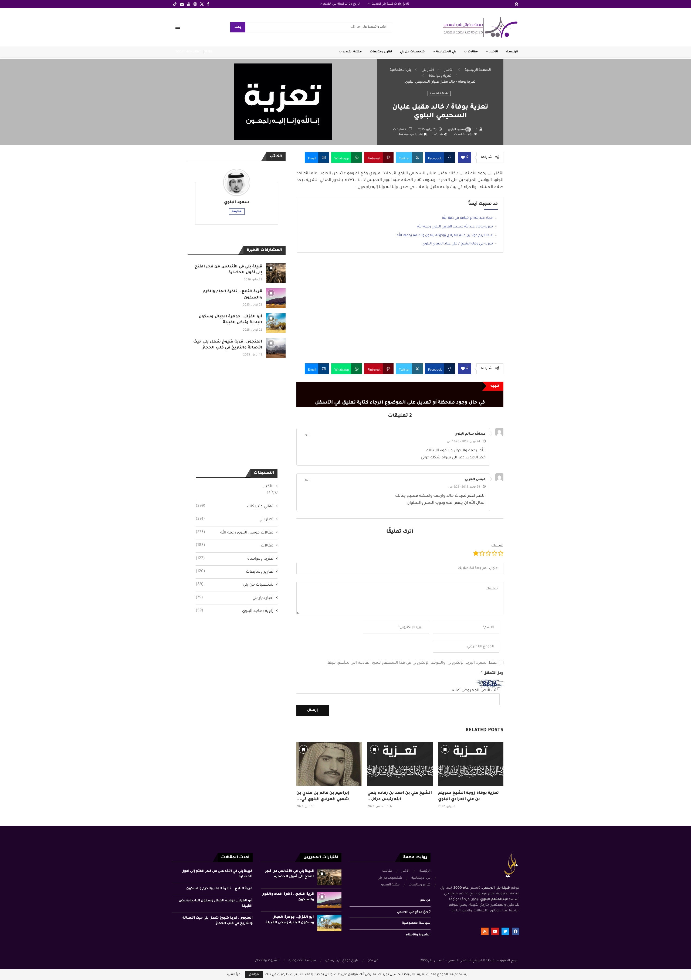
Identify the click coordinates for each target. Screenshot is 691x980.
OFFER (208, 51)
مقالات (473, 51)
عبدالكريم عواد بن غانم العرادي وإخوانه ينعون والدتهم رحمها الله (445, 235)
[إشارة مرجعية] (303, 749)
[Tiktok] (175, 4)
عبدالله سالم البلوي (470, 434)
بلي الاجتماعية (446, 51)
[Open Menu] (177, 27)
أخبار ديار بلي (234, 598)
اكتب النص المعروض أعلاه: (475, 691)
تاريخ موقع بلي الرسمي (414, 912)
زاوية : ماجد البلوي (234, 611)
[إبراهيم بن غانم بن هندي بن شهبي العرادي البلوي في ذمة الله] (329, 764)
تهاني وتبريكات (234, 506)
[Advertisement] (399, 312)
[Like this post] (463, 158)
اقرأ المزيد (233, 974)
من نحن (425, 900)
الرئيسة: (512, 51)
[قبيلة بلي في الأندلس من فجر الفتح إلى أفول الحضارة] (276, 273)
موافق (254, 974)
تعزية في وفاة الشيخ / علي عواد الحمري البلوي (457, 244)
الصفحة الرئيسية (478, 70)
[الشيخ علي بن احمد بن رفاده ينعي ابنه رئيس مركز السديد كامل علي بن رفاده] (400, 764)
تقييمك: (497, 546)
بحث (237, 27)
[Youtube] (189, 4)
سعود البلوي (456, 129)
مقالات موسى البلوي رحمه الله (234, 532)
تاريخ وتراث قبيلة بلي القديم (341, 4)
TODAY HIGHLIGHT (188, 51)
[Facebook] (208, 4)
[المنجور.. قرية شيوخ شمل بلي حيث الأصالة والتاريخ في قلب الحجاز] (276, 348)
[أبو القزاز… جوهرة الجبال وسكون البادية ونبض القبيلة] (276, 323)
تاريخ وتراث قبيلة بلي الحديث (390, 4)
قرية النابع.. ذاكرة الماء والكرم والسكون (219, 889)
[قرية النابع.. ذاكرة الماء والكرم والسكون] (276, 298)
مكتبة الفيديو (352, 51)
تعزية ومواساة (440, 76)
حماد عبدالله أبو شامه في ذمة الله (467, 218)
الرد (307, 434)
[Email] (182, 4)
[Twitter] (202, 4)
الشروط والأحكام (418, 935)
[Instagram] (195, 4)
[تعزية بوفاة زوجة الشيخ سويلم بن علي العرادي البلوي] (470, 764)
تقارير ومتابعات (381, 51)
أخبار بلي (428, 70)
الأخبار (493, 51)
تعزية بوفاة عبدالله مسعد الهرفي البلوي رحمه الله (455, 227)
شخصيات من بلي (412, 51)
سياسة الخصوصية (416, 923)
